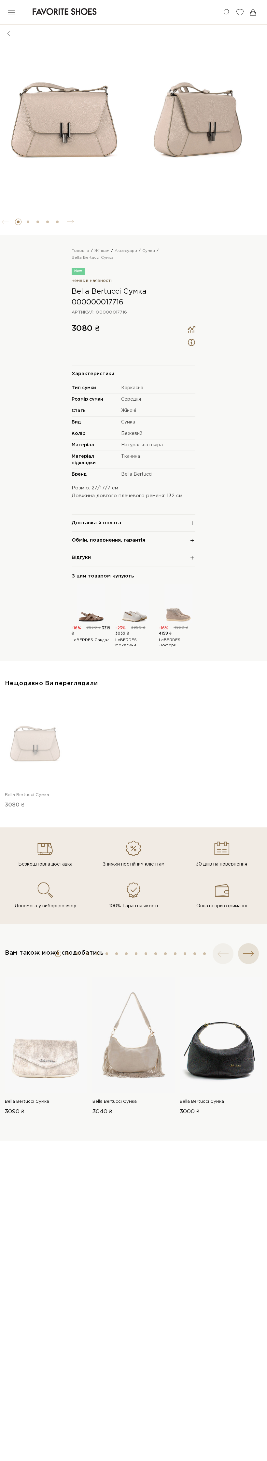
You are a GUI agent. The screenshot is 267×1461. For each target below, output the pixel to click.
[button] (18, 222)
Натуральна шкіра (142, 445)
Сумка (128, 422)
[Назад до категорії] (9, 33)
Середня (131, 399)
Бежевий (131, 434)
